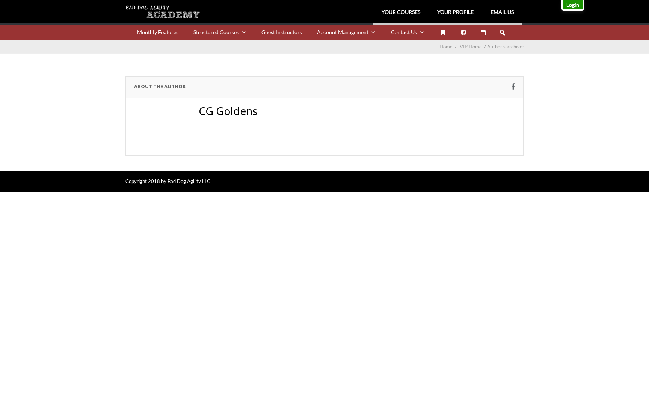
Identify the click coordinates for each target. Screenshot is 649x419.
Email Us (502, 12)
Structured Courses (216, 32)
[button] (502, 32)
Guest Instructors (281, 32)
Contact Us (404, 32)
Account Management (342, 32)
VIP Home (473, 47)
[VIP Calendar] (483, 32)
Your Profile (455, 12)
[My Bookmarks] (443, 32)
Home (446, 47)
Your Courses (401, 12)
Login (572, 5)
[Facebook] (463, 32)
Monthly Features (157, 32)
